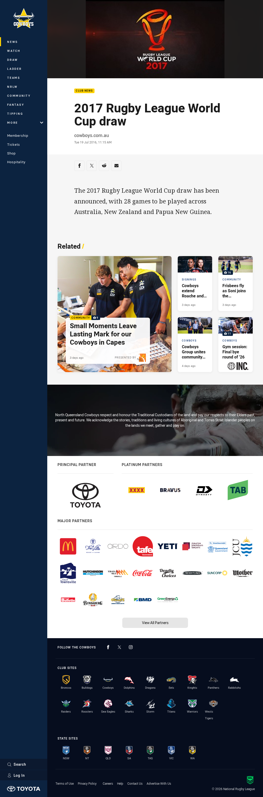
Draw (12, 60)
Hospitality (16, 162)
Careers (108, 783)
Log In (19, 775)
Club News (84, 91)
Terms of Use (64, 783)
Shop (11, 153)
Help (120, 783)
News (12, 42)
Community (19, 96)
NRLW (12, 87)
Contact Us (135, 783)
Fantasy (15, 104)
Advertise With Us (159, 783)
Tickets (13, 144)
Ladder (14, 69)
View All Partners (155, 622)
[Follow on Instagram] (131, 647)
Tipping (15, 113)
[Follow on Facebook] (108, 647)
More (12, 122)
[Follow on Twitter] (119, 647)
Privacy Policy (87, 783)
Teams (13, 78)
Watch (14, 51)
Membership (17, 135)
